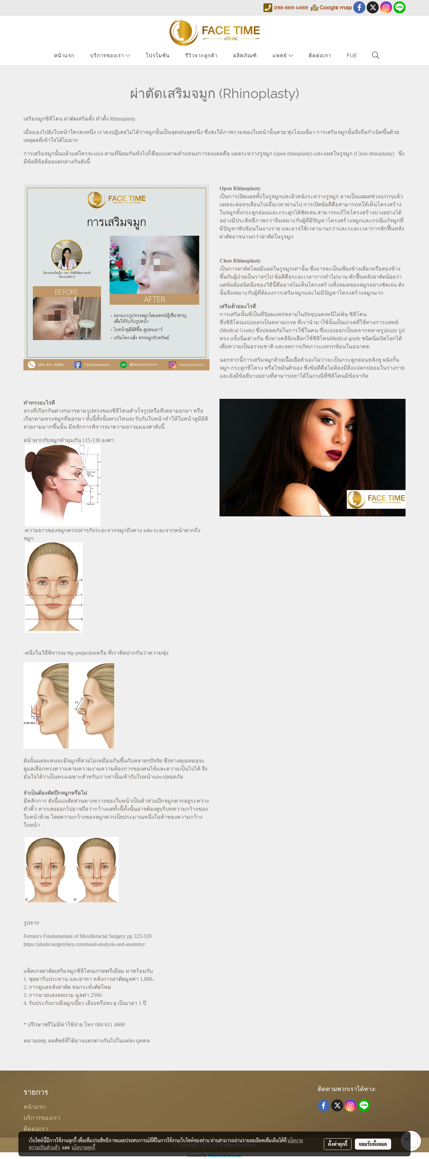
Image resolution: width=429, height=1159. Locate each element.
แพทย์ (280, 56)
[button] (375, 55)
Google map (335, 7)
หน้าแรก (64, 56)
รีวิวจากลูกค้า (201, 56)
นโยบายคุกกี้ (83, 1147)
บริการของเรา (108, 56)
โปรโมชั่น (158, 56)
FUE (352, 56)
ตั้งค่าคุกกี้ (337, 1144)
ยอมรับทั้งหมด (373, 1144)
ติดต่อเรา (320, 56)
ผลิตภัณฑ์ (245, 56)
